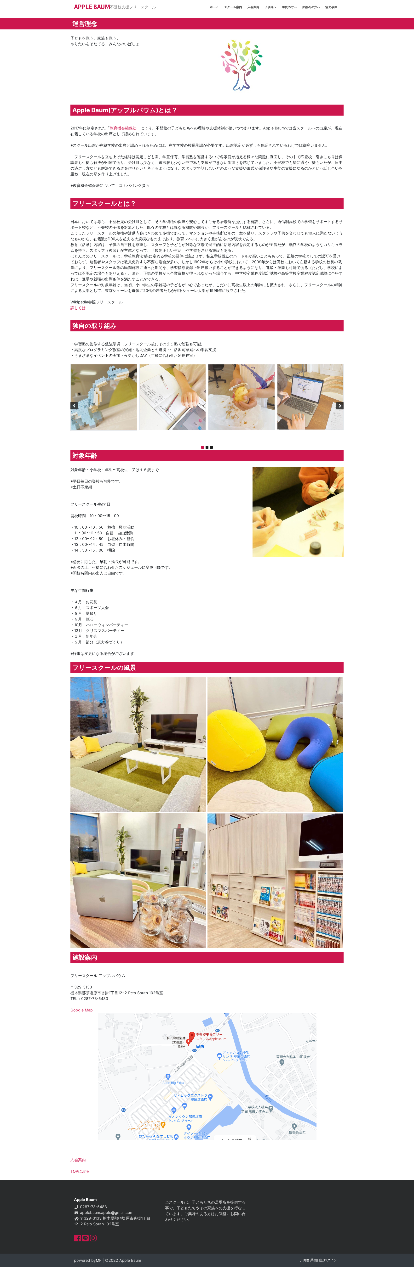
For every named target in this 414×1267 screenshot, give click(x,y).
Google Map (81, 1010)
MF (98, 1260)
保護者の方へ (311, 7)
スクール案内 (233, 7)
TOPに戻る (80, 1171)
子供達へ (271, 7)
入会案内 (253, 7)
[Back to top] (405, 1258)
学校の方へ (289, 7)
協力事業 (331, 7)
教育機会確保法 (123, 128)
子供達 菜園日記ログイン (318, 1260)
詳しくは (78, 307)
